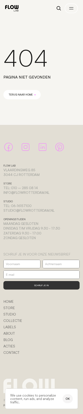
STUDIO (9, 314)
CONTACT (11, 352)
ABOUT (9, 333)
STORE (9, 308)
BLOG (8, 340)
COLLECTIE (12, 320)
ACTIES (9, 346)
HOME (8, 301)
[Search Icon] (58, 8)
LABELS (9, 327)
